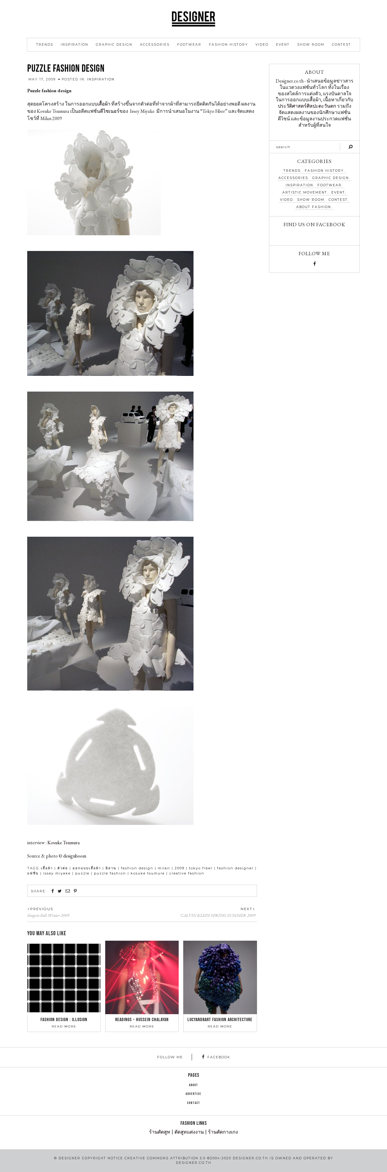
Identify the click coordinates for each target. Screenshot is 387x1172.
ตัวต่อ (62, 868)
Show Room (310, 45)
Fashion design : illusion (64, 1020)
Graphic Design (114, 45)
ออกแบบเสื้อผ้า (87, 868)
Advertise (193, 1094)
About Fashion (313, 207)
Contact (193, 1103)
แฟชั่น (33, 873)
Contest (341, 45)
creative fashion (186, 873)
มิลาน (111, 868)
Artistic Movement (304, 192)
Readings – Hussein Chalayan (142, 1020)
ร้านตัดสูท (159, 1132)
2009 (179, 868)
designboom (74, 856)
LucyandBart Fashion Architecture (219, 1020)
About (193, 1085)
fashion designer (235, 868)
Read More (64, 1026)
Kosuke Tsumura (63, 842)
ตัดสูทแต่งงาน (189, 1132)
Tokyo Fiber (201, 868)
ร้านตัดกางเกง (223, 1132)
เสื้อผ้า (103, 104)
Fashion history (228, 45)
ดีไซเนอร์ (109, 111)
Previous (41, 909)
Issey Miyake (57, 873)
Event (283, 45)
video (261, 45)
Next (246, 909)
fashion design (137, 868)
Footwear (189, 45)
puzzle (82, 873)
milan (164, 868)
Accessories (155, 45)
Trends (44, 45)
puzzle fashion (110, 873)
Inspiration (74, 45)
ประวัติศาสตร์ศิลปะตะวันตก (307, 106)
